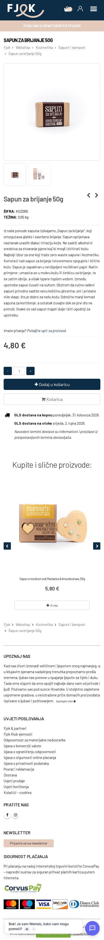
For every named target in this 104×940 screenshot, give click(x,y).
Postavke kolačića (82, 933)
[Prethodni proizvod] (88, 195)
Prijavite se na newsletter (28, 843)
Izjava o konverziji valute (22, 746)
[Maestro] (28, 904)
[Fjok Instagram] (15, 814)
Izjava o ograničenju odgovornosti (30, 751)
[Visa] (44, 904)
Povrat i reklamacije (19, 769)
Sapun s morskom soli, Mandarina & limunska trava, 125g (52, 579)
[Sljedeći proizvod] (96, 195)
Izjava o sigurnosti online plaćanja (30, 757)
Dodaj (54, 605)
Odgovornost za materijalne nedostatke (35, 740)
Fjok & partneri (15, 728)
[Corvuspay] (23, 888)
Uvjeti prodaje (14, 781)
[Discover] (60, 904)
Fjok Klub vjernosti (18, 734)
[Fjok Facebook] (7, 814)
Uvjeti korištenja (16, 786)
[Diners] (84, 904)
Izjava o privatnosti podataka (26, 763)
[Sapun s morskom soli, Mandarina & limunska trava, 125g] (52, 525)
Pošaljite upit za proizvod (46, 330)
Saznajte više (64, 701)
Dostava (10, 775)
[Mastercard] (12, 904)
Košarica (54, 399)
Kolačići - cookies (18, 792)
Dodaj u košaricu (54, 384)
